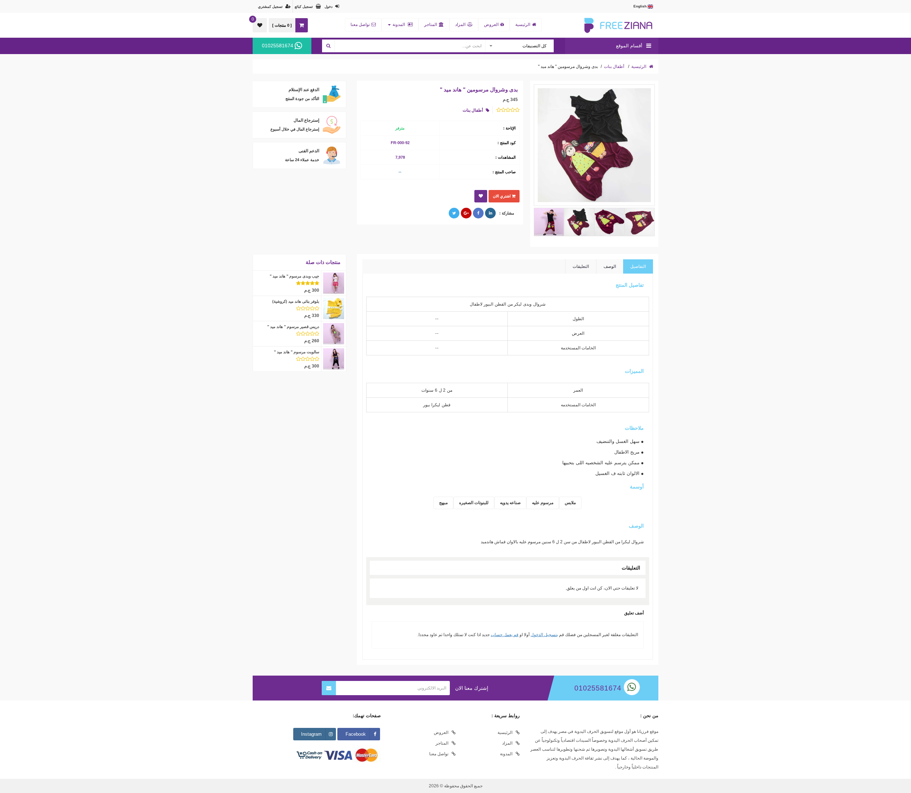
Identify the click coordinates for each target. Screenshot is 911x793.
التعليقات (581, 266)
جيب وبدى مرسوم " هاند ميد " (294, 276)
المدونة (398, 24)
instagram (311, 734)
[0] (259, 25)
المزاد (460, 24)
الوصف (610, 266)
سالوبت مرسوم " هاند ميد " (296, 352)
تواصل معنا (360, 24)
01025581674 (278, 45)
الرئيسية (522, 24)
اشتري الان (502, 196)
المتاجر (430, 24)
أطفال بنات (614, 66)
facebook (356, 734)
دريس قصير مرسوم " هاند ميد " (293, 326)
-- (400, 172)
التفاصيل (638, 266)
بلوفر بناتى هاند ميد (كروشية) (295, 301)
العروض (491, 24)
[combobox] (519, 45)
